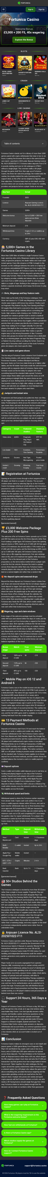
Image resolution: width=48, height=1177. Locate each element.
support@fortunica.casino (36, 1166)
